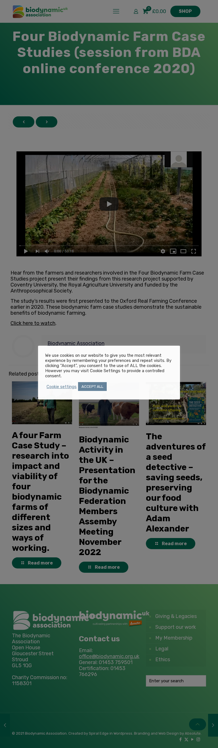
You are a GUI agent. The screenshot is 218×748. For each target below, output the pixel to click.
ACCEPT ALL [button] (92, 386)
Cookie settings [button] (62, 386)
